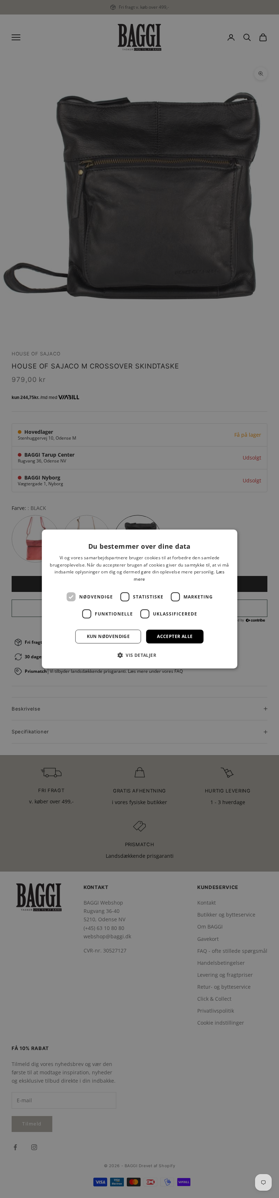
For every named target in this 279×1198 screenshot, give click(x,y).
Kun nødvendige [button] (108, 636)
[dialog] (139, 599)
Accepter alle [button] (175, 636)
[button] (139, 655)
